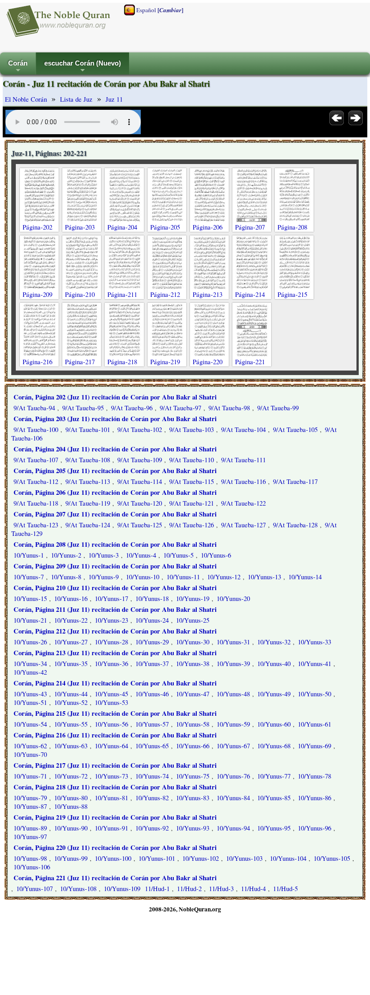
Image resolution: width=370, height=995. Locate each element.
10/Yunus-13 (264, 577)
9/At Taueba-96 (132, 408)
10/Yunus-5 (178, 555)
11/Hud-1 (157, 888)
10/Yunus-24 (152, 620)
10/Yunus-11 (183, 577)
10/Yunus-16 (71, 598)
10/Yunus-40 (274, 663)
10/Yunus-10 (142, 577)
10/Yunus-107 (34, 888)
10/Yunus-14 (305, 577)
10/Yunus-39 (233, 663)
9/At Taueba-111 (243, 459)
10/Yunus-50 (314, 694)
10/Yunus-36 (111, 663)
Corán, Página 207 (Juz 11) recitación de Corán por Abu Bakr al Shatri (115, 514)
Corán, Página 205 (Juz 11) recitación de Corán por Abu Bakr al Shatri (115, 470)
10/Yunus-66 (192, 746)
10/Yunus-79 (30, 797)
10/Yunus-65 (152, 746)
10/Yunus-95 (274, 828)
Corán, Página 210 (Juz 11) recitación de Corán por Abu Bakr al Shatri (115, 587)
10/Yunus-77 (274, 776)
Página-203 (80, 227)
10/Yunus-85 (274, 797)
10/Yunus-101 (157, 858)
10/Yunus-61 (314, 724)
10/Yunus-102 (200, 858)
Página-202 (37, 227)
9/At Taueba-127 (243, 525)
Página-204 (122, 227)
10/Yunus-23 (111, 620)
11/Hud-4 (253, 888)
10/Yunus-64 (111, 746)
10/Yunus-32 (274, 642)
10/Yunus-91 (111, 828)
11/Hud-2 (189, 888)
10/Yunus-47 (192, 694)
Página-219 (165, 361)
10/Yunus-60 (274, 724)
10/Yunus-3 (103, 555)
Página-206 (207, 227)
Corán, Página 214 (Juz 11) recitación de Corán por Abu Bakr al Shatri (115, 683)
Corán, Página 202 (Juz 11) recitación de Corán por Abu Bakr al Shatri (115, 397)
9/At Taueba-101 (87, 429)
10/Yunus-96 (314, 828)
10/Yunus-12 (223, 577)
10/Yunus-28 (111, 642)
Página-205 (165, 227)
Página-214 (250, 294)
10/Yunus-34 (30, 663)
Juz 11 (114, 99)
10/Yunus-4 (141, 555)
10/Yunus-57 (152, 724)
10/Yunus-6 (216, 555)
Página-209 (37, 294)
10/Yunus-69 (314, 746)
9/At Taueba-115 (191, 481)
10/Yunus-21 (30, 620)
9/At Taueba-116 (243, 481)
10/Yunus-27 (71, 642)
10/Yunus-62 (30, 746)
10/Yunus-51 (30, 702)
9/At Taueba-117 (295, 481)
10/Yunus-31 (233, 642)
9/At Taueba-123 (36, 525)
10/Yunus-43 (30, 694)
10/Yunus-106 (32, 867)
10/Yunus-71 (30, 776)
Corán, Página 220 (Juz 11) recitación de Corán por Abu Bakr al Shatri (115, 847)
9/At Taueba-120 (139, 503)
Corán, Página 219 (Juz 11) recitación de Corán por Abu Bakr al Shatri (115, 817)
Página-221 (250, 361)
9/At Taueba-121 (191, 503)
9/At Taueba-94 (34, 408)
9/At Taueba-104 (243, 429)
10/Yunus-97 (30, 836)
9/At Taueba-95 (83, 408)
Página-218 (122, 361)
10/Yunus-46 (152, 694)
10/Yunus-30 (192, 642)
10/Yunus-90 (71, 828)
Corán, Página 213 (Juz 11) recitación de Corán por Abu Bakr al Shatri (115, 652)
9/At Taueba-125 (139, 525)
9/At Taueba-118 (36, 503)
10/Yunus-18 (152, 598)
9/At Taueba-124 (87, 525)
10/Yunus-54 (30, 724)
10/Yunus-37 (152, 663)
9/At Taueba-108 (87, 459)
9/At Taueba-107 (36, 459)
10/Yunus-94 (233, 828)
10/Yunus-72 (71, 776)
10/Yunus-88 (71, 806)
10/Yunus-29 (152, 642)
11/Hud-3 (221, 888)
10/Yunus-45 (111, 694)
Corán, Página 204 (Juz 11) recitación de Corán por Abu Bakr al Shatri (115, 449)
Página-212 (165, 294)
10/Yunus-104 (288, 858)
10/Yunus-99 (71, 858)
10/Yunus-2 (66, 555)
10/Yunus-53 (111, 702)
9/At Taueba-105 (295, 429)
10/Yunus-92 (152, 828)
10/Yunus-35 (71, 663)
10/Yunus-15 (30, 598)
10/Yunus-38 (192, 663)
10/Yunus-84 (233, 797)
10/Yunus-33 (314, 642)
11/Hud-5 (285, 888)
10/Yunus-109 (122, 888)
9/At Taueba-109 (139, 459)
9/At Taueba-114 (139, 481)
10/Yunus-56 (111, 724)
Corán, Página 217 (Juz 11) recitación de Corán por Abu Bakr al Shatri (115, 765)
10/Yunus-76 (233, 776)
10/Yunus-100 (113, 858)
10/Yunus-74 (152, 776)
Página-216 (37, 361)
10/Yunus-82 (152, 797)
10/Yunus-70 (30, 754)
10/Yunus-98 (30, 858)
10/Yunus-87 (30, 806)
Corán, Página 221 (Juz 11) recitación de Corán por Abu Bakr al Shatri (115, 877)
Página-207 (250, 227)
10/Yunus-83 (192, 797)
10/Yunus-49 (274, 694)
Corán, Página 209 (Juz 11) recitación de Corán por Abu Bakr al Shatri (115, 566)
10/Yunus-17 (111, 598)
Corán (18, 67)
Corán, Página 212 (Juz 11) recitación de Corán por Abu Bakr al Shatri (115, 631)
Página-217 (80, 361)
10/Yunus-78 (314, 776)
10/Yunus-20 (233, 598)
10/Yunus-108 (78, 888)
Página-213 (207, 294)
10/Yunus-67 (233, 746)
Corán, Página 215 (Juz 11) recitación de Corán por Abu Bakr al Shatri (115, 713)
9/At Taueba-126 (191, 525)
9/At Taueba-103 (191, 429)
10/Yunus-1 (29, 555)
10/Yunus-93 (192, 828)
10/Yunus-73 (111, 776)
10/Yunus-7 (29, 577)
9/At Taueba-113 (87, 481)
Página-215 (292, 294)
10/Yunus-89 (30, 828)
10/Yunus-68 (274, 746)
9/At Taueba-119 (87, 503)
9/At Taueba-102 (139, 429)
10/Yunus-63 (71, 746)
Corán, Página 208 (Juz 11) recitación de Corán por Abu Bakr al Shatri (115, 544)
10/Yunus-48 (233, 694)
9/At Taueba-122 (243, 503)
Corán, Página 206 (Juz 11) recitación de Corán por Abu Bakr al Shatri (115, 492)
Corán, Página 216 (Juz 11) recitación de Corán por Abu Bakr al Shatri (115, 735)
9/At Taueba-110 (191, 459)
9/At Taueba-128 (295, 525)
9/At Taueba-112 (36, 481)
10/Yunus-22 (71, 620)
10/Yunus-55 (71, 724)
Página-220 (207, 361)
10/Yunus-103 (244, 858)
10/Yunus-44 (71, 694)
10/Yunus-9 (103, 577)
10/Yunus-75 (192, 776)
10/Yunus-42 (30, 672)
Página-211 (122, 294)
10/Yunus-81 (111, 797)
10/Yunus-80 (71, 797)
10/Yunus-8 (66, 577)
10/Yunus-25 (192, 620)
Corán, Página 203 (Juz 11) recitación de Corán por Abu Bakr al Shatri (115, 418)
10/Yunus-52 (71, 702)
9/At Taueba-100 (36, 429)
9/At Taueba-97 (180, 408)
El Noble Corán (26, 99)
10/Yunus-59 (233, 724)
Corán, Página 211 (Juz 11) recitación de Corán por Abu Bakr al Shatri (115, 609)
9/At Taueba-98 (229, 408)
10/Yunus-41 (314, 663)
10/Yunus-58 (192, 724)
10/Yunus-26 (30, 642)
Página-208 (292, 227)
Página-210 (80, 294)
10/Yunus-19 (192, 598)
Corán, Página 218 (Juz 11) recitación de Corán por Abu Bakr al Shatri (115, 787)
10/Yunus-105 (332, 858)
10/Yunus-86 (314, 797)
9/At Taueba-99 (278, 408)
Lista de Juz (76, 99)
